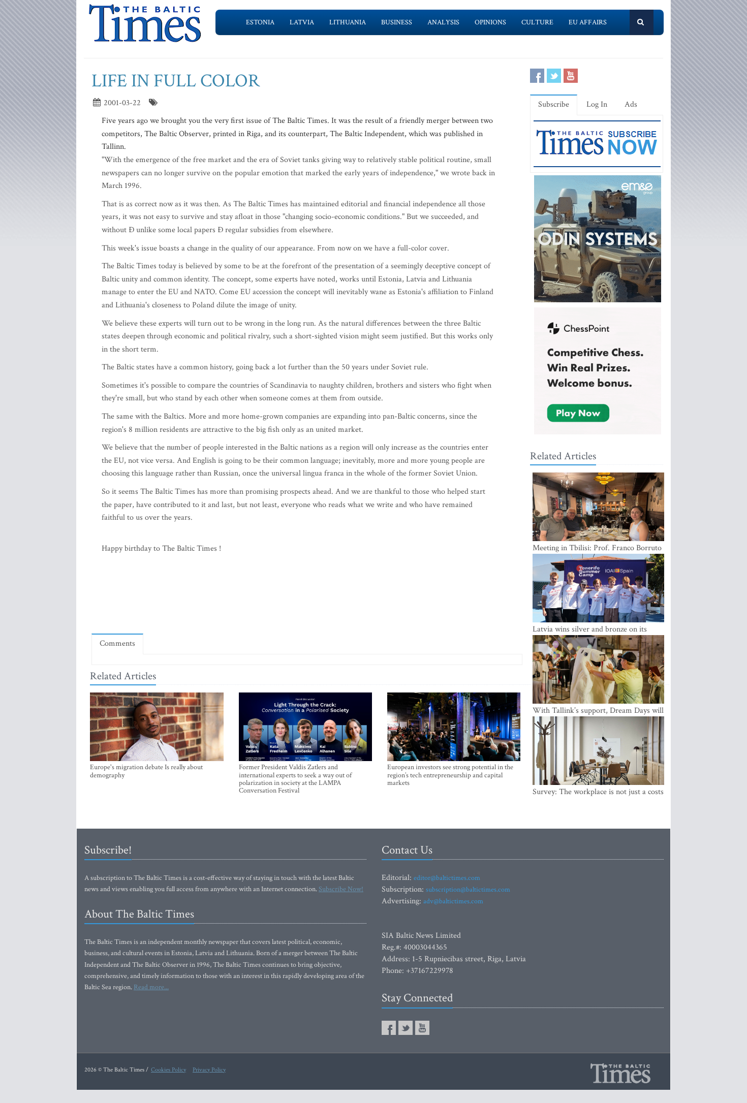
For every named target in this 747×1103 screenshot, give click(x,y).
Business (396, 22)
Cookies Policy (168, 1070)
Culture (537, 22)
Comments (117, 643)
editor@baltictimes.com (447, 878)
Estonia (260, 22)
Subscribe (553, 104)
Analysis (443, 22)
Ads (631, 104)
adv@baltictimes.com (453, 901)
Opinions (490, 22)
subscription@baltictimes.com (468, 889)
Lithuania (347, 22)
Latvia (302, 22)
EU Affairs (588, 22)
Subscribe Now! (341, 889)
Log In (596, 104)
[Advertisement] (307, 596)
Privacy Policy (209, 1070)
